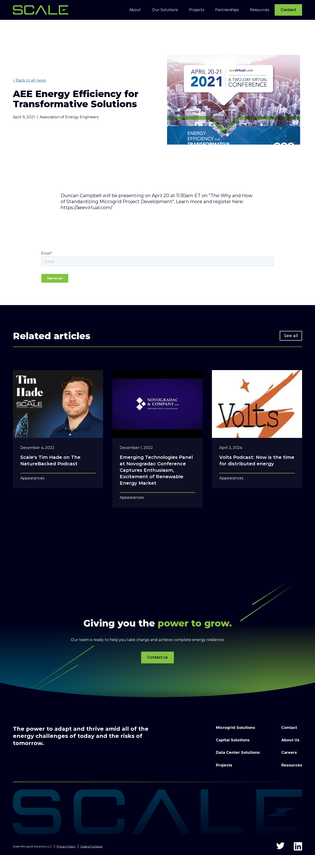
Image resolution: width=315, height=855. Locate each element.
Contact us (157, 657)
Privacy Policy (66, 846)
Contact (288, 10)
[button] (135, 10)
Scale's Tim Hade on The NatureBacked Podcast (50, 460)
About (135, 10)
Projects (224, 765)
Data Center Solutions (238, 752)
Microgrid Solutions (235, 727)
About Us (290, 740)
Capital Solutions (233, 740)
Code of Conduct (91, 846)
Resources (291, 765)
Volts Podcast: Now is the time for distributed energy (256, 460)
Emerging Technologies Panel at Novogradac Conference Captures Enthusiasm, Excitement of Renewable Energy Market (156, 470)
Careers (289, 752)
